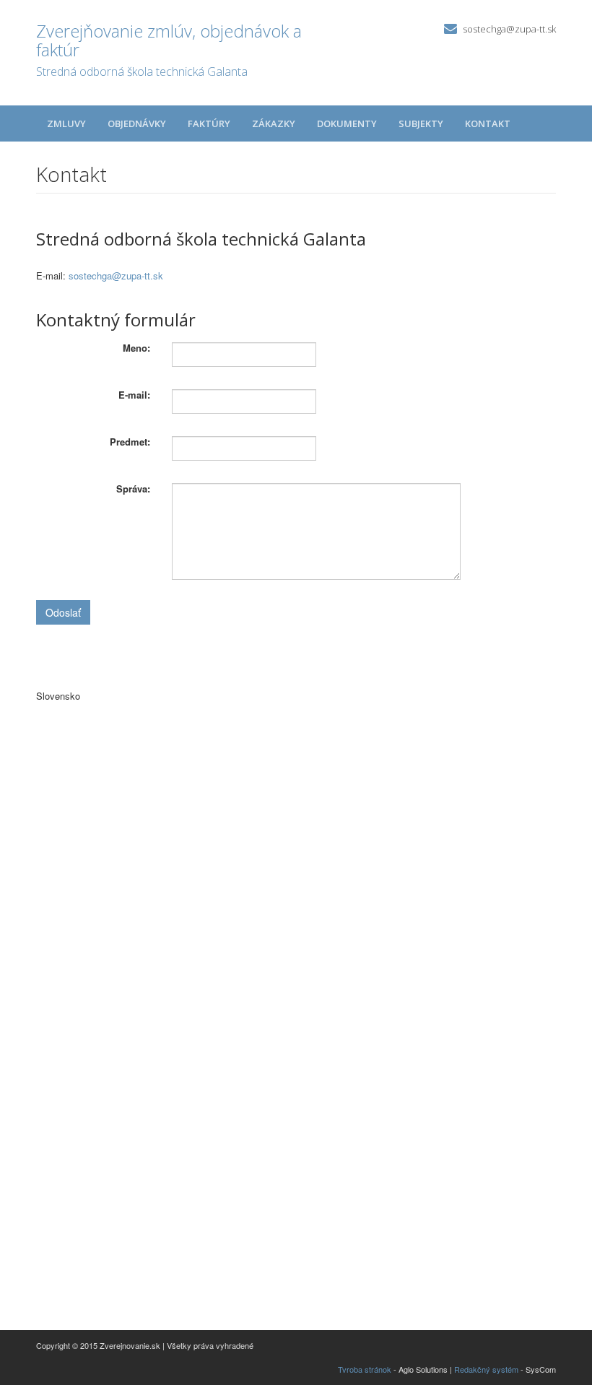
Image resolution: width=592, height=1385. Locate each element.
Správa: (133, 488)
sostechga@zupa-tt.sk (509, 28)
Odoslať (63, 612)
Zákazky (273, 123)
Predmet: (130, 441)
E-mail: (134, 394)
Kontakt (487, 123)
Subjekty (421, 123)
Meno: (136, 348)
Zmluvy (66, 123)
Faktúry (209, 123)
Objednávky (137, 123)
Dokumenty (347, 123)
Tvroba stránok (364, 1369)
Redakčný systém (486, 1369)
